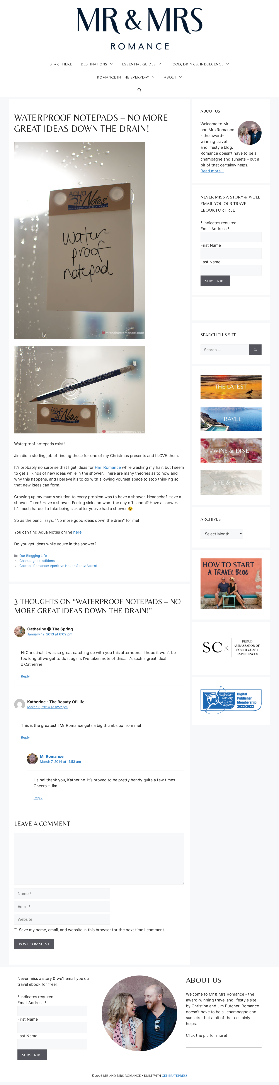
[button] (139, 90)
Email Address (215, 228)
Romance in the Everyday (123, 77)
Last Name (210, 262)
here (77, 532)
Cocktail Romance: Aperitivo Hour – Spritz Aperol (58, 566)
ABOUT (170, 77)
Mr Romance (52, 756)
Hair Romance (108, 467)
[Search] (255, 349)
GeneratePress (174, 1075)
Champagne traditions (37, 561)
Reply (25, 676)
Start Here (61, 64)
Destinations (94, 64)
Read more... (212, 171)
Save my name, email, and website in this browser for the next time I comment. (92, 930)
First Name (211, 245)
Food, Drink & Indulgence (196, 64)
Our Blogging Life (33, 556)
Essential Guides (139, 64)
